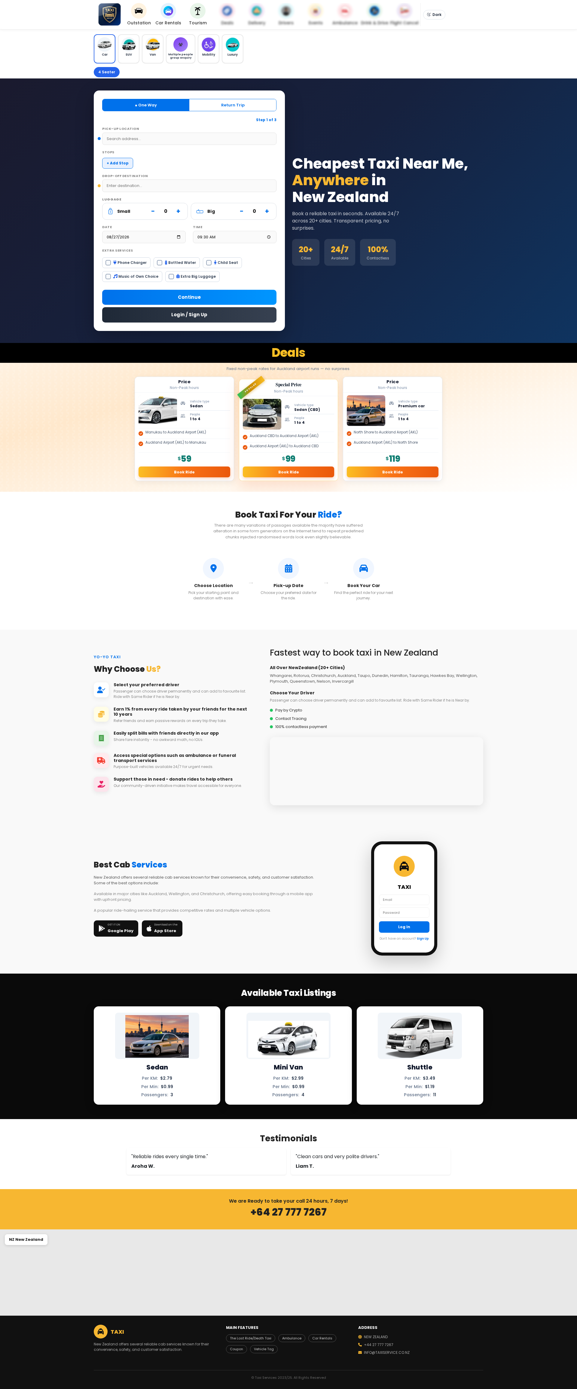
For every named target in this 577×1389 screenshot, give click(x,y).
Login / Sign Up (189, 314)
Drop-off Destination (125, 175)
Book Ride (184, 472)
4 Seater (106, 72)
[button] (104, 48)
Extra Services (117, 250)
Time (197, 227)
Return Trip (233, 105)
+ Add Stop (118, 163)
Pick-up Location (120, 128)
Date (107, 227)
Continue (189, 297)
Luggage (112, 199)
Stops (108, 152)
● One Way (146, 105)
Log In (404, 926)
